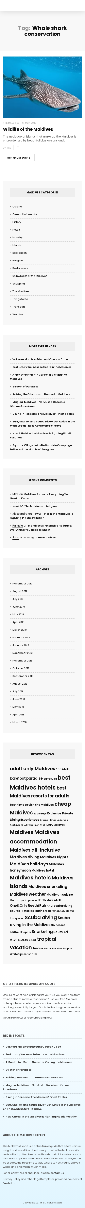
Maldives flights (54, 857)
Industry (17, 237)
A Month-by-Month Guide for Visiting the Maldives (39, 1062)
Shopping (18, 284)
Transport (18, 307)
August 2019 (19, 591)
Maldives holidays (29, 864)
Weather (18, 314)
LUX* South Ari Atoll (34, 825)
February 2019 (21, 637)
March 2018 (19, 722)
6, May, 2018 (29, 123)
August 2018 (19, 684)
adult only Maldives (32, 768)
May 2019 (18, 614)
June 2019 (18, 607)
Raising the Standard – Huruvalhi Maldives (41, 394)
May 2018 (18, 707)
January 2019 (20, 645)
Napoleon (31, 900)
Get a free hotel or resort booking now (27, 1018)
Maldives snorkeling (47, 886)
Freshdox (9, 1183)
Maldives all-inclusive (35, 850)
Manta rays (17, 900)
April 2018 (18, 714)
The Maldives (11, 123)
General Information (25, 214)
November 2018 (22, 660)
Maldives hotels (30, 877)
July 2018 (18, 691)
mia (9, 147)
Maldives (21, 832)
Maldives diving (24, 857)
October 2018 (20, 668)
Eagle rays (40, 813)
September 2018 (22, 676)
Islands (17, 245)
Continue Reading (18, 157)
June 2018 (18, 699)
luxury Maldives (55, 824)
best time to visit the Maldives (32, 805)
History (16, 222)
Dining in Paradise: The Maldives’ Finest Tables (43, 414)
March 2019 (19, 630)
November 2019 (22, 583)
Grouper (44, 820)
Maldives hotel (42, 870)
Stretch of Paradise (25, 386)
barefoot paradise (26, 778)
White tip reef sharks (24, 954)
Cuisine (17, 206)
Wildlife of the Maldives (28, 129)
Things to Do (20, 299)
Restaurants (20, 268)
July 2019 (18, 599)
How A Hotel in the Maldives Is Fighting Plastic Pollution (41, 1116)
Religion (17, 260)
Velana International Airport (56, 948)
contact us (57, 1173)
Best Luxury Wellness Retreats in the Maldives (41, 367)
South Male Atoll (27, 940)
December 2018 (22, 653)
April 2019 (18, 622)
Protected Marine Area (36, 911)
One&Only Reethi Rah (28, 905)
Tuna (36, 948)
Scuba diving (41, 917)
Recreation (19, 253)
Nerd (15, 506)
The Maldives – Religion (40, 506)
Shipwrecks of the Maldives (29, 276)
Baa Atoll (62, 769)
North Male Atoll (49, 900)
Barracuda (50, 778)
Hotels (16, 230)
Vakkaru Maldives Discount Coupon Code (40, 359)
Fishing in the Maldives (40, 537)
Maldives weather (28, 894)
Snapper (25, 932)
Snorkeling (42, 931)
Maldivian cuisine (59, 894)
